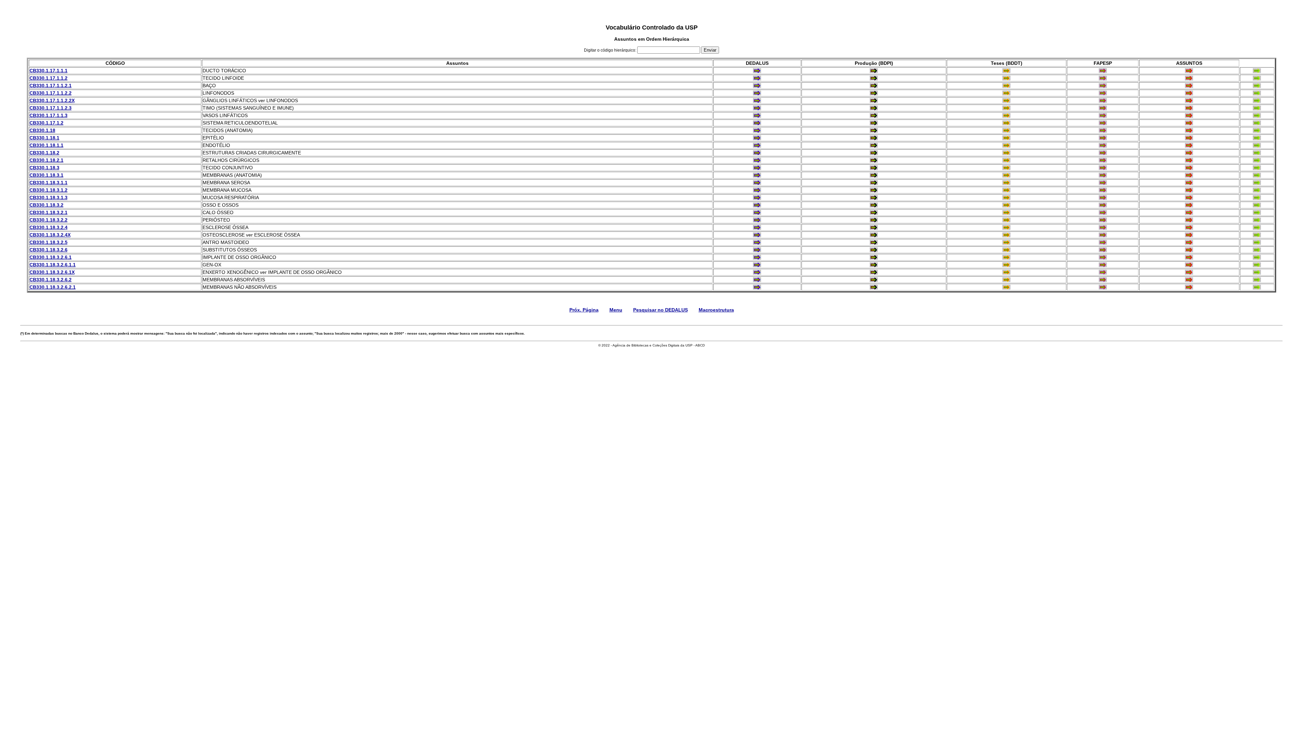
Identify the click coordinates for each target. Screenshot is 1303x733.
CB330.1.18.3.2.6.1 (51, 257)
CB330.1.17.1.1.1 (49, 70)
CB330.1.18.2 (44, 152)
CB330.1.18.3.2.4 (49, 227)
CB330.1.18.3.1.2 (49, 190)
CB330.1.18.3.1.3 (49, 197)
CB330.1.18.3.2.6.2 (51, 279)
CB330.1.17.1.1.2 (49, 78)
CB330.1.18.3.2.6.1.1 (53, 264)
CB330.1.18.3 (44, 167)
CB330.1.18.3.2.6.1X (52, 272)
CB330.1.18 (42, 130)
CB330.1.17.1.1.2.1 (51, 85)
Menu (615, 310)
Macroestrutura (716, 310)
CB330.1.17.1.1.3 (49, 115)
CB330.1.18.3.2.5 (49, 242)
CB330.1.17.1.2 (46, 123)
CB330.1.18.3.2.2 (49, 220)
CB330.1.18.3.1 (46, 175)
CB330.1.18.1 (44, 137)
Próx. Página (584, 310)
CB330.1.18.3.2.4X (50, 235)
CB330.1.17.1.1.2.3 (51, 108)
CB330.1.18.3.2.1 (49, 212)
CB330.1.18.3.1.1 (49, 182)
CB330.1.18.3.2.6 (49, 249)
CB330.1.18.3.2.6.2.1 (53, 287)
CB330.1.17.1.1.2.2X (52, 100)
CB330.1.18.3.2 (46, 205)
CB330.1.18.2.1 (46, 160)
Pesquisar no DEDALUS (660, 310)
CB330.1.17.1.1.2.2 (51, 93)
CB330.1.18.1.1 (46, 145)
